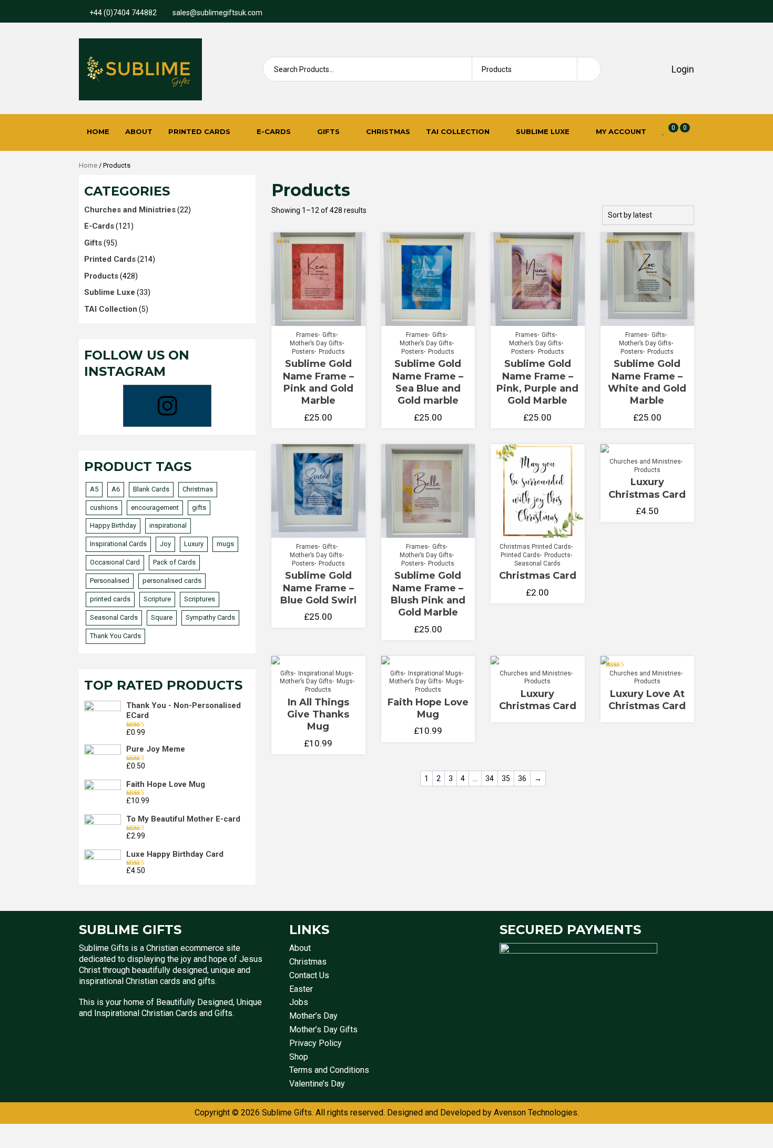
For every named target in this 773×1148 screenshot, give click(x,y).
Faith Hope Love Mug (428, 708)
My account (621, 131)
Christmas (388, 131)
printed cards (110, 599)
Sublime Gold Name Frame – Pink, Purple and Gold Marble (537, 382)
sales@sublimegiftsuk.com (217, 12)
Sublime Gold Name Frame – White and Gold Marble (647, 382)
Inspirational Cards (118, 544)
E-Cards (274, 131)
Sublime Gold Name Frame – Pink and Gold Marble (318, 382)
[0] (663, 131)
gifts (199, 507)
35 (506, 778)
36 (522, 778)
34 (489, 778)
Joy (165, 544)
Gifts (328, 131)
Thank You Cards (115, 636)
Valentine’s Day (317, 1084)
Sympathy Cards (210, 617)
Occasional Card (115, 562)
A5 (94, 489)
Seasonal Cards (537, 563)
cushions (104, 507)
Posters (303, 351)
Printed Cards (199, 131)
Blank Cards (151, 489)
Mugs (345, 681)
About (138, 131)
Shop (298, 1057)
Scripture (157, 599)
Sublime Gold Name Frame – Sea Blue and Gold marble (427, 382)
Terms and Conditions (329, 1070)
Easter (301, 989)
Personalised (109, 581)
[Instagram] (167, 406)
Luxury (194, 544)
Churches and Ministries (645, 461)
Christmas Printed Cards (535, 546)
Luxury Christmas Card (647, 488)
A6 (115, 489)
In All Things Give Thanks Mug (318, 714)
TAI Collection (458, 131)
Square (161, 617)
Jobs (298, 1002)
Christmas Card (537, 575)
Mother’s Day (313, 1016)
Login (681, 69)
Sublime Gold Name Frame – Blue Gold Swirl (318, 588)
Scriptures (199, 599)
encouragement (155, 507)
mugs (225, 544)
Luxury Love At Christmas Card (647, 700)
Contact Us (309, 975)
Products (332, 351)
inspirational (168, 525)
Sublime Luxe (542, 131)
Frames (307, 335)
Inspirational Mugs (325, 673)
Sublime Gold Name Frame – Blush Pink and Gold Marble (428, 594)
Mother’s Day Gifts (316, 343)
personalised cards (172, 581)
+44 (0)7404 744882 (123, 12)
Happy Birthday (113, 525)
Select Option (321, 316)
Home (98, 131)
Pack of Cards (174, 562)
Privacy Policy (315, 1043)
